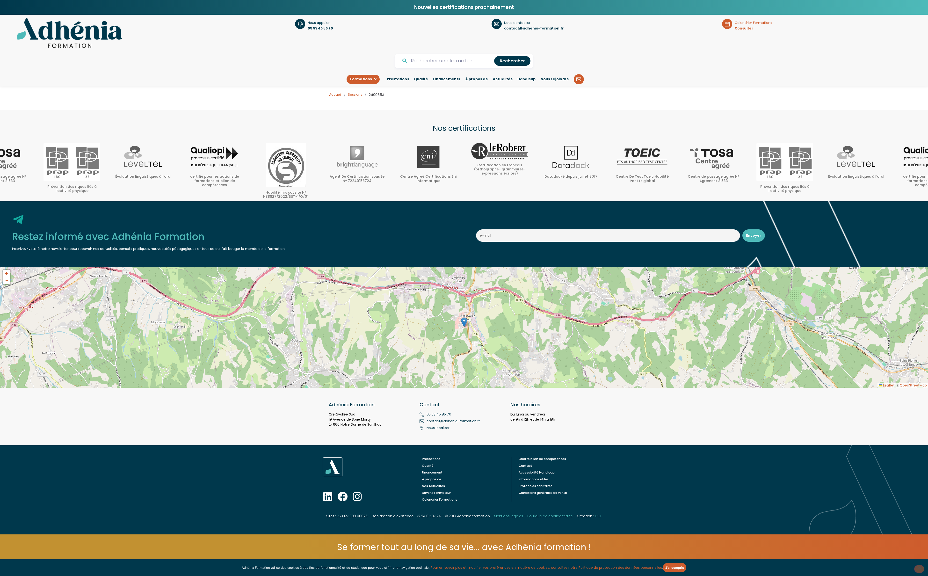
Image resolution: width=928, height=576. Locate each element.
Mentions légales (508, 516)
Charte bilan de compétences (542, 458)
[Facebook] (342, 496)
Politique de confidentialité (550, 516)
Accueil (335, 94)
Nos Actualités (433, 486)
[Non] (919, 569)
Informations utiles (534, 479)
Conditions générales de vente (543, 492)
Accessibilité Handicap (537, 472)
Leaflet (888, 385)
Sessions (355, 94)
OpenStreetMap (913, 385)
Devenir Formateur (436, 492)
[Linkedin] (328, 496)
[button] (464, 322)
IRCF (598, 516)
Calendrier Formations (439, 499)
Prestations (431, 458)
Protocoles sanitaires (535, 486)
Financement (432, 472)
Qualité (428, 465)
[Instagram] (357, 496)
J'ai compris (674, 567)
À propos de (431, 479)
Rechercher (512, 61)
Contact (525, 465)
